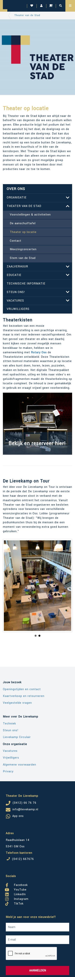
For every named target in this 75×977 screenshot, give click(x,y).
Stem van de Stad (23, 258)
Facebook (20, 884)
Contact (15, 241)
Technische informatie (26, 284)
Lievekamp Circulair (17, 737)
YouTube (20, 889)
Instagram (20, 898)
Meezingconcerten (23, 249)
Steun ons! (16, 292)
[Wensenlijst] (32, 6)
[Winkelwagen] (51, 6)
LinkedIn (19, 893)
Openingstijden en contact (22, 689)
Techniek (9, 724)
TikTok (18, 903)
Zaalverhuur (17, 267)
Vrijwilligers (18, 309)
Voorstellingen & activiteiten (30, 215)
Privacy (8, 771)
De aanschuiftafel (23, 223)
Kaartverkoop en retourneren (23, 696)
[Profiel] (41, 6)
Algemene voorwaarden (19, 765)
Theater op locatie (23, 232)
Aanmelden (37, 970)
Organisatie (17, 198)
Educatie (14, 275)
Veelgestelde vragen (17, 703)
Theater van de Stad (27, 15)
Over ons (16, 188)
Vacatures (15, 301)
